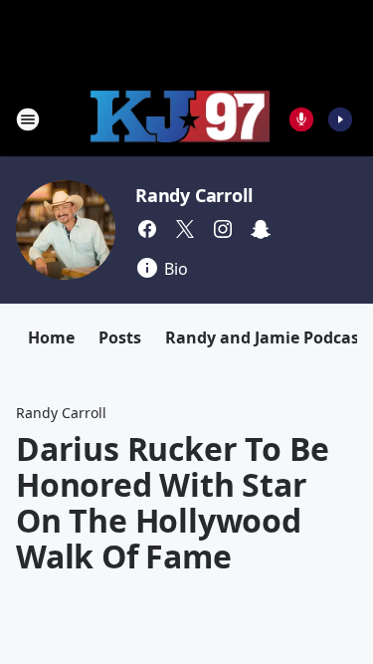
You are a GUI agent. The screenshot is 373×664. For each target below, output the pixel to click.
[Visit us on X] (185, 229)
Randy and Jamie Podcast (265, 337)
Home (51, 337)
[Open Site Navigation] (28, 119)
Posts (119, 337)
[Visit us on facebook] (147, 229)
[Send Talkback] (301, 119)
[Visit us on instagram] (223, 229)
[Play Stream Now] (340, 119)
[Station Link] (180, 119)
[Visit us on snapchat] (261, 229)
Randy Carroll (193, 195)
